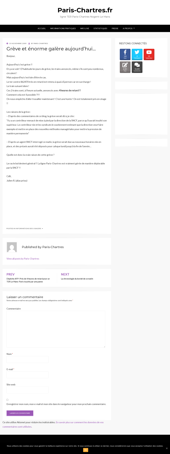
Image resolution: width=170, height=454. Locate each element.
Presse (115, 28)
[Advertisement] (26, 203)
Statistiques (100, 28)
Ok (85, 450)
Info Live (84, 28)
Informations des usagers (28, 228)
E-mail (10, 369)
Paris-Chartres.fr (85, 10)
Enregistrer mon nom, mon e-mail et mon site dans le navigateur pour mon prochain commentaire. (56, 404)
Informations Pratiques (63, 28)
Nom (10, 353)
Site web (11, 384)
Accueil (42, 28)
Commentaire (14, 308)
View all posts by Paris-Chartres (23, 258)
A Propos (127, 28)
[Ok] (166, 448)
